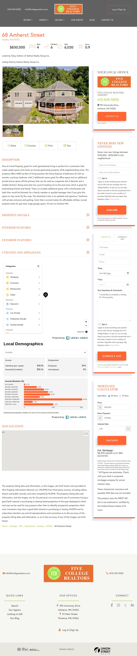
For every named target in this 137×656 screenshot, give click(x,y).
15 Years (125, 395)
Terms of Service (113, 367)
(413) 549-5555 (14, 9)
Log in (114, 9)
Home (4, 526)
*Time (100, 279)
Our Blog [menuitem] (14, 618)
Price (100, 402)
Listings (13, 526)
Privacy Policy (114, 199)
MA (20, 526)
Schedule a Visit (122, 238)
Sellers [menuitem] (59, 20)
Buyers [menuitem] (27, 20)
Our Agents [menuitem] (77, 20)
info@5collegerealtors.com (36, 9)
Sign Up (122, 9)
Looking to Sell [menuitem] (14, 614)
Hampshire (30, 526)
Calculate (112, 440)
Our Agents (102, 123)
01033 (49, 526)
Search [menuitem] (42, 20)
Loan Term (102, 396)
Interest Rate (103, 424)
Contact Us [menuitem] (107, 20)
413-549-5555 (108, 99)
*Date (100, 268)
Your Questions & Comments (110, 290)
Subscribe (111, 210)
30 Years (114, 395)
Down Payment (104, 413)
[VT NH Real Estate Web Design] (107, 650)
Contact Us (112, 116)
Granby (40, 526)
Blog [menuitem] (92, 20)
